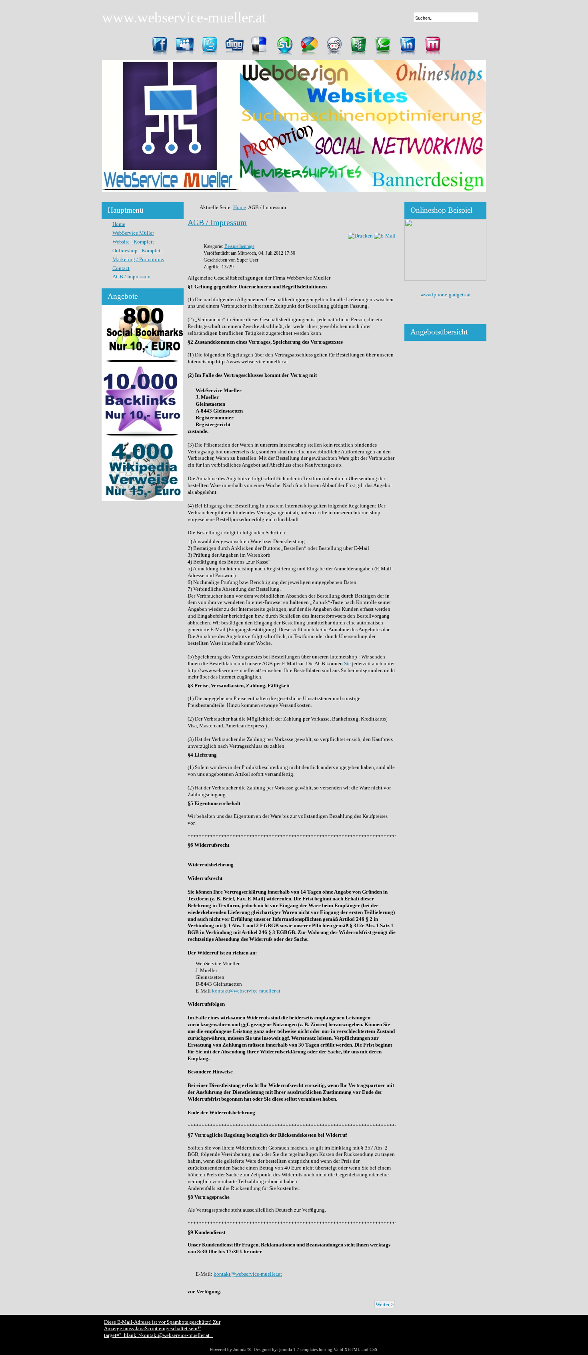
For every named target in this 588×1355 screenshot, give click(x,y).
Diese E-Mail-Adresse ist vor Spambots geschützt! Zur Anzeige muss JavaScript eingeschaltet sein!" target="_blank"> (162, 1329)
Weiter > (385, 1304)
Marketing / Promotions (138, 259)
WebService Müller (133, 233)
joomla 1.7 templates (298, 1349)
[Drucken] (360, 236)
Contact (121, 268)
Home (118, 224)
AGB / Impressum (131, 277)
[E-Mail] (385, 236)
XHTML (352, 1349)
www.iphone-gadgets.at (445, 295)
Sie (347, 663)
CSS (373, 1349)
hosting (325, 1349)
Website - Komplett (133, 242)
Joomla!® (242, 1349)
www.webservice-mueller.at (184, 17)
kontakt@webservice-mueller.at (246, 991)
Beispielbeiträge (239, 246)
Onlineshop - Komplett (137, 251)
